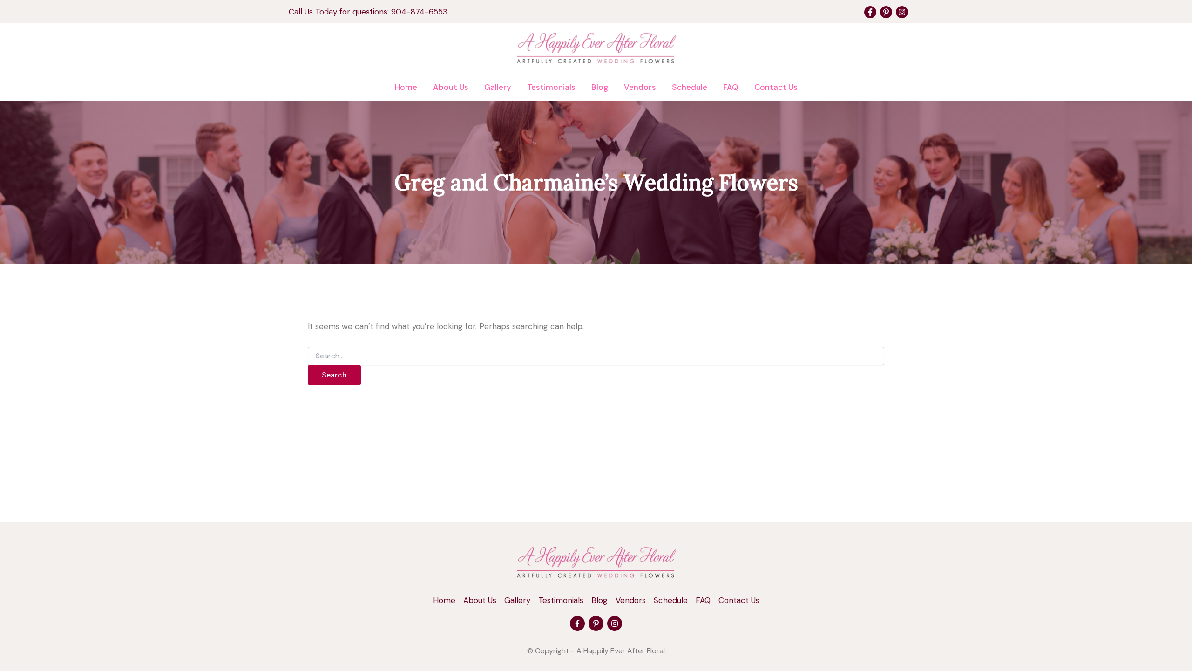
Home (406, 87)
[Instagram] (902, 12)
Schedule (689, 87)
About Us (450, 87)
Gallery (497, 87)
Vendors (640, 87)
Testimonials (551, 87)
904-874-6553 (419, 12)
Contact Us (776, 87)
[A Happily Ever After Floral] (596, 561)
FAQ (730, 87)
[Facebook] (870, 12)
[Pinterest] (886, 12)
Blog (599, 87)
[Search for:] (596, 356)
